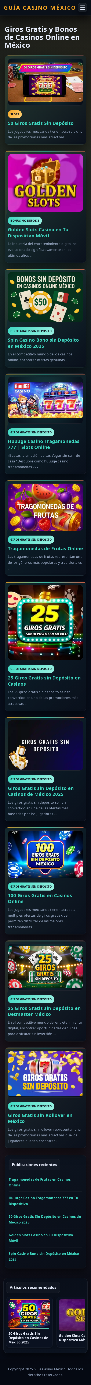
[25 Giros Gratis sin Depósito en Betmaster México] (45, 967)
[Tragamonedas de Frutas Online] (45, 507)
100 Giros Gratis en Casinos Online (40, 898)
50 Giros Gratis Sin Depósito (41, 123)
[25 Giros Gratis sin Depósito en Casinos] (45, 622)
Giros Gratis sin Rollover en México (40, 1118)
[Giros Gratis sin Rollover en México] (45, 1074)
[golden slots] (45, 183)
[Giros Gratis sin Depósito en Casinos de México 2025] (45, 745)
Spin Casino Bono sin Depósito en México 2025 (43, 343)
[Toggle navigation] (82, 7)
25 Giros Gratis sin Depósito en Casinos (44, 680)
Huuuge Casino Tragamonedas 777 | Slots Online (43, 444)
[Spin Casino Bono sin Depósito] (45, 297)
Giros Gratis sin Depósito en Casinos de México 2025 (41, 791)
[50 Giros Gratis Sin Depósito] (45, 82)
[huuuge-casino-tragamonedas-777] (45, 400)
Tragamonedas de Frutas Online (45, 548)
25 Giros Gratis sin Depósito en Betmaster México (44, 1011)
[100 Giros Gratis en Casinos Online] (45, 854)
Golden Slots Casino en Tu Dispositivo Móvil (38, 232)
